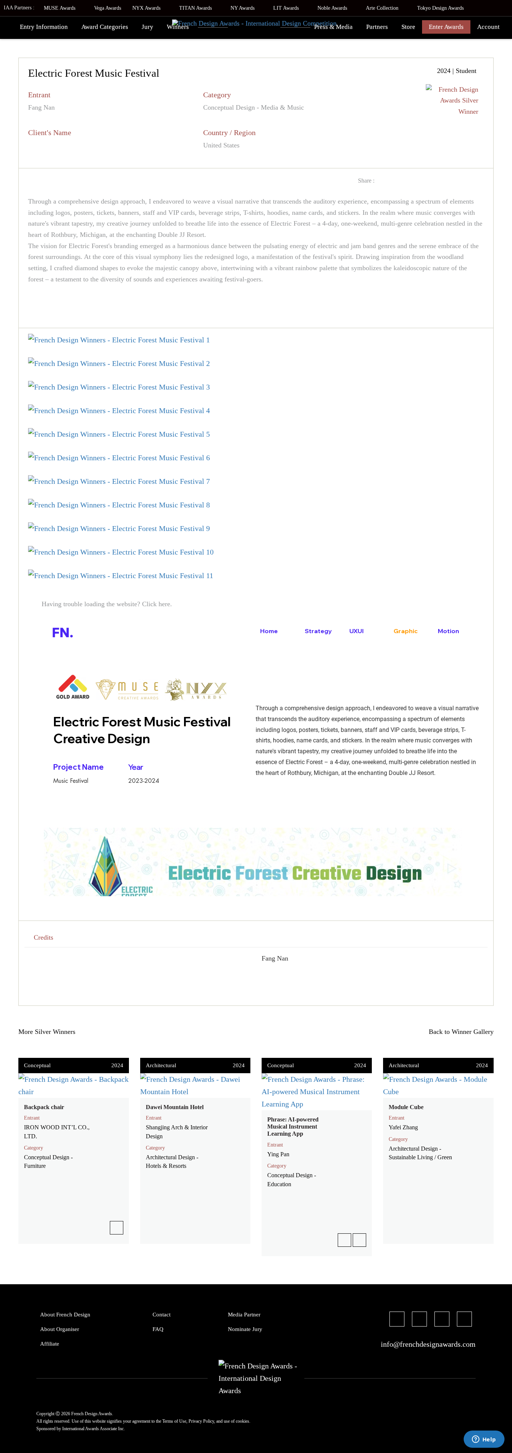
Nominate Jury (245, 1329)
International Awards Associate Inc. (93, 1428)
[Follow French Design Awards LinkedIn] (464, 1320)
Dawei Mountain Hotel (175, 1107)
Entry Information (44, 26)
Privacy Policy (201, 1421)
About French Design (65, 1315)
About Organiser (59, 1329)
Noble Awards (333, 8)
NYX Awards (147, 8)
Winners (178, 26)
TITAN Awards (196, 8)
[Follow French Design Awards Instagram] (441, 1320)
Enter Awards (446, 26)
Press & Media (333, 26)
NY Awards (243, 8)
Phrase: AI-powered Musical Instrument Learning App (293, 1126)
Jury (147, 26)
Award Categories (104, 26)
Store (408, 26)
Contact (162, 1315)
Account (488, 26)
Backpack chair (44, 1107)
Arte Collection (383, 8)
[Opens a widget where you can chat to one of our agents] (484, 1440)
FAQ (158, 1329)
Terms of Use (174, 1421)
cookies (242, 1421)
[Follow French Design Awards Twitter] (419, 1320)
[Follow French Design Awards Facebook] (396, 1320)
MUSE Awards (60, 8)
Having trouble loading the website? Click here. (106, 604)
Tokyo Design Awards (440, 8)
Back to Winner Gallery (459, 1031)
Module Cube (406, 1107)
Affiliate (49, 1344)
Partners (377, 26)
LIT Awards (286, 8)
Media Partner (244, 1315)
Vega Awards (107, 8)
